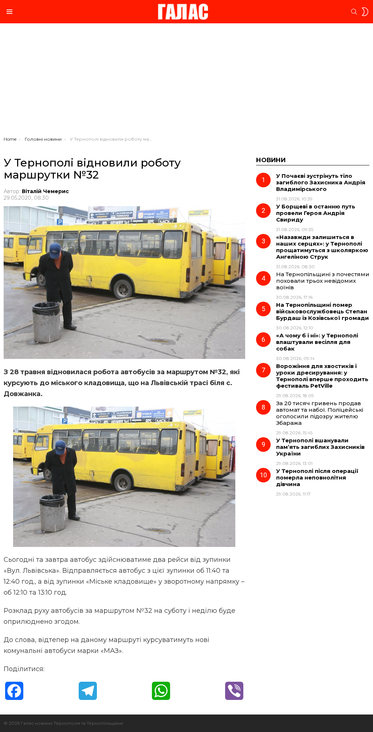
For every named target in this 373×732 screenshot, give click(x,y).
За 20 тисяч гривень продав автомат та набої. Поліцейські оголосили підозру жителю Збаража (319, 413)
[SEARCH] (354, 11)
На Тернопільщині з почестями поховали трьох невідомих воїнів (322, 281)
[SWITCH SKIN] (365, 11)
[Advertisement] (186, 82)
